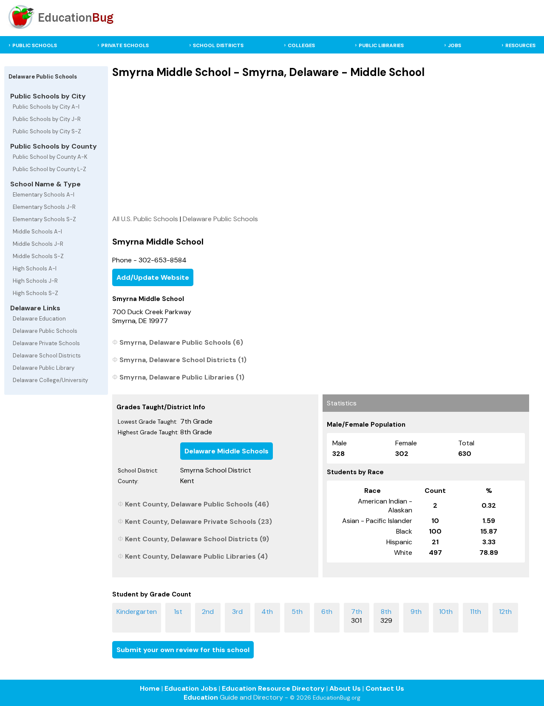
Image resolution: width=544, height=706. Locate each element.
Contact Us (385, 688)
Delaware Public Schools (45, 331)
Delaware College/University (50, 380)
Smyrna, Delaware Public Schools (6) (181, 342)
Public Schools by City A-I (46, 106)
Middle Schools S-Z (38, 256)
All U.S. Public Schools (145, 218)
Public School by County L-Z (49, 169)
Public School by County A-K (50, 156)
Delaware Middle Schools (226, 451)
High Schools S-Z (35, 293)
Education (201, 697)
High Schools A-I (35, 268)
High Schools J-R (35, 280)
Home (150, 688)
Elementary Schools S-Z (44, 219)
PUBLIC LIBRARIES (381, 45)
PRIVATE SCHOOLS (125, 45)
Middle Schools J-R (38, 244)
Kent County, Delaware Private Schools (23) (198, 521)
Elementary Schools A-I (43, 194)
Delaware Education (39, 318)
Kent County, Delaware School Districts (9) (197, 538)
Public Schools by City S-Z (47, 131)
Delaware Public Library (43, 367)
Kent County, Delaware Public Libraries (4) (196, 556)
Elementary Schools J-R (44, 207)
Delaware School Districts (47, 355)
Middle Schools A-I (37, 231)
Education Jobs (190, 688)
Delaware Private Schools (46, 343)
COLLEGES (301, 45)
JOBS (454, 45)
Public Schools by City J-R (47, 119)
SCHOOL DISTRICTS (218, 45)
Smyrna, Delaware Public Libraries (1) (181, 377)
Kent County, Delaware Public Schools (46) (197, 504)
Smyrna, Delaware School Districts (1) (182, 359)
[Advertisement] (320, 146)
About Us (345, 688)
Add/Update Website (152, 277)
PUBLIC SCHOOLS (34, 45)
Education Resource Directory (273, 688)
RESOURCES (520, 45)
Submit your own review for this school (182, 649)
